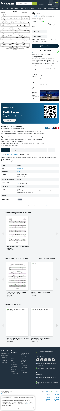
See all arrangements (49, 212)
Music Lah (37, 16)
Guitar (7, 8)
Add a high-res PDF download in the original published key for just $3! (45, 40)
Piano (3, 8)
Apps (39, 8)
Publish (13, 358)
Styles (32, 8)
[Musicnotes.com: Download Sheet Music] (7, 3)
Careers (13, 355)
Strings (26, 8)
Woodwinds (16, 8)
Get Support (4, 362)
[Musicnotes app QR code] (50, 113)
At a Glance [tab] (5, 150)
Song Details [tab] (29, 150)
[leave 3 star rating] (37, 19)
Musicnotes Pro (41, 2)
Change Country (4, 393)
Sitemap (23, 370)
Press (12, 357)
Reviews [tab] (51, 150)
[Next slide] (57, 234)
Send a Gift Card (41, 4)
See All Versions (38, 36)
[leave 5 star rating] (42, 19)
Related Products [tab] (41, 150)
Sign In (51, 2)
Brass (22, 8)
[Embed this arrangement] (46, 128)
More (45, 9)
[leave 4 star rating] (40, 19)
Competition (24, 372)
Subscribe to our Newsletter (46, 351)
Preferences (4, 357)
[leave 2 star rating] (35, 19)
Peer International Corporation (47, 206)
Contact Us (14, 364)
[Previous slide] (3, 234)
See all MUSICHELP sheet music (47, 258)
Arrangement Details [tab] (17, 150)
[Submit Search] (34, 3)
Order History (4, 355)
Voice (11, 8)
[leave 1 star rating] (33, 19)
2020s (20, 199)
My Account (50, 4)
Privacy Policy (14, 373)
